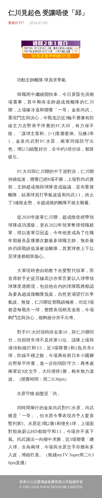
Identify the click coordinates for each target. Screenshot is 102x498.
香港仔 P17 (16, 23)
